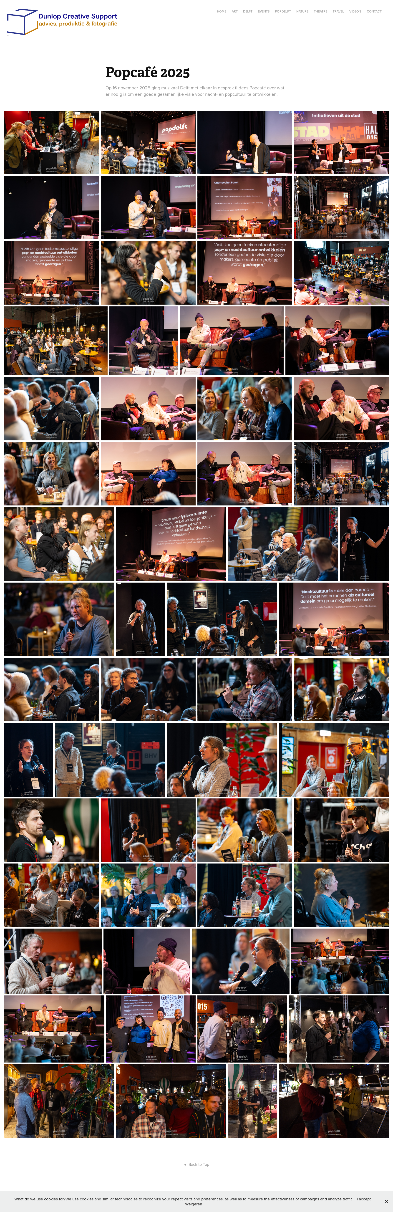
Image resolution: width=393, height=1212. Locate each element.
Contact (374, 11)
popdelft (283, 11)
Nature (302, 11)
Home (221, 11)
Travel (338, 11)
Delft (247, 11)
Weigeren (193, 1204)
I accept (364, 1199)
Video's (355, 11)
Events (264, 11)
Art (235, 11)
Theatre (320, 11)
